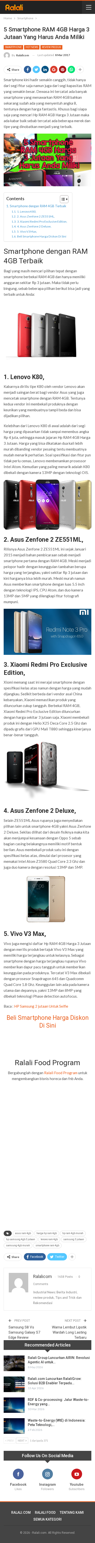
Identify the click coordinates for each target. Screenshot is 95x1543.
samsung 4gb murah (18, 1245)
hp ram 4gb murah (72, 1233)
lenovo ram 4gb (49, 1239)
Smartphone (13, 47)
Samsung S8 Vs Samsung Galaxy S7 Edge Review (24, 1332)
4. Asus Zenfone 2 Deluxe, (34, 226)
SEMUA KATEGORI (47, 1519)
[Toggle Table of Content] (61, 199)
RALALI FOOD (45, 1512)
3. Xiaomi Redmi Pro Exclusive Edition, (42, 221)
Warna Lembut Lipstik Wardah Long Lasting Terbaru (69, 1332)
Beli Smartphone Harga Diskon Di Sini (41, 236)
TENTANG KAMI (72, 1512)
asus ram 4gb (23, 1233)
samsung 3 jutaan (73, 1239)
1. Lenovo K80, (26, 211)
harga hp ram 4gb (47, 1233)
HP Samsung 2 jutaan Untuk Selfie (41, 1006)
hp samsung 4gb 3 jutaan (20, 1239)
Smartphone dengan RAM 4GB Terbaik (38, 206)
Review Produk (51, 47)
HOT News (32, 47)
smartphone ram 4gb (47, 1245)
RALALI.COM (21, 1512)
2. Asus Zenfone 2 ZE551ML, (36, 216)
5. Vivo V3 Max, (27, 231)
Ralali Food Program (60, 1073)
